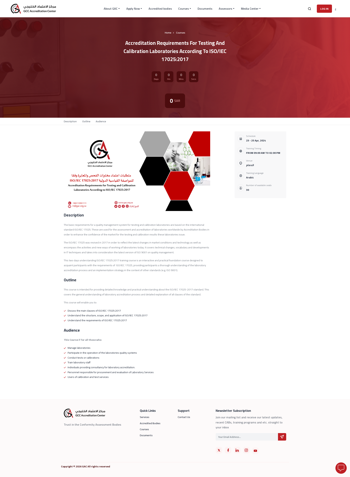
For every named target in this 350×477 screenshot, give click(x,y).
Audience (101, 121)
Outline (86, 121)
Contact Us (184, 417)
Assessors (225, 8)
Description (70, 121)
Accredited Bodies (150, 423)
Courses (183, 8)
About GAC (111, 8)
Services (144, 417)
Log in (324, 8)
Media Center (249, 8)
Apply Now (133, 8)
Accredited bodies (160, 8)
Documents (205, 8)
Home (168, 32)
